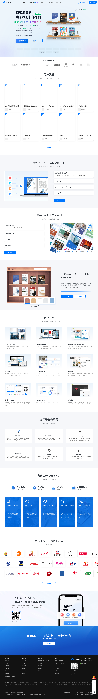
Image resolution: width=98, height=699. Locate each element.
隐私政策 (40, 663)
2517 (46, 138)
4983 (82, 138)
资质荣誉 (24, 663)
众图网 (40, 684)
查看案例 (79, 296)
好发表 (33, 684)
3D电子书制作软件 (49, 682)
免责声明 (40, 668)
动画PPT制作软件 (77, 682)
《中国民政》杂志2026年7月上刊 (33, 106)
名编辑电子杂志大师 (59, 663)
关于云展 (24, 660)
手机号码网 (61, 684)
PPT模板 (36, 684)
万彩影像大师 (64, 682)
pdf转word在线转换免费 (18, 684)
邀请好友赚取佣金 (59, 660)
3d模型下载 (82, 684)
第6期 (61, 135)
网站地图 (57, 673)
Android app (58, 665)
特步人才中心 (47, 109)
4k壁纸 (78, 684)
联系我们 (24, 673)
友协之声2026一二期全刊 (67, 106)
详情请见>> (49, 441)
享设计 (11, 684)
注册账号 (7, 673)
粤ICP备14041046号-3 (88, 692)
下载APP (57, 671)
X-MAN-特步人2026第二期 (49, 106)
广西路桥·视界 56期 (47, 135)
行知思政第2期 (82, 106)
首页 (15, 2)
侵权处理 (40, 665)
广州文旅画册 (27, 135)
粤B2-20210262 (79, 692)
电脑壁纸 (29, 684)
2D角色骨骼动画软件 (14, 682)
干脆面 (64, 109)
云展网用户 (10, 109)
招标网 (87, 684)
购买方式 (24, 671)
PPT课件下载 (73, 684)
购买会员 (58, 2)
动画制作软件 (70, 682)
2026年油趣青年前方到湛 (12, 106)
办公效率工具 (28, 682)
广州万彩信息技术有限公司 (14, 692)
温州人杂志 (65, 138)
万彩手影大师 (34, 682)
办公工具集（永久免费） (10, 676)
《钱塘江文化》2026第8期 (85, 135)
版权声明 (40, 671)
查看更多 (49, 147)
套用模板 (10, 252)
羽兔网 (25, 684)
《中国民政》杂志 (29, 109)
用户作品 (7, 663)
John (9, 138)
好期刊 (44, 684)
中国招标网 (52, 684)
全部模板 (7, 665)
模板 (24, 2)
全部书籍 (7, 668)
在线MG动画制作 (41, 682)
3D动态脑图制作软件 (85, 682)
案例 (20, 2)
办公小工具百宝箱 (57, 682)
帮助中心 (51, 2)
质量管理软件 (67, 684)
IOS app (57, 668)
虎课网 (57, 684)
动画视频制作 (21, 682)
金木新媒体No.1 (29, 138)
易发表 (48, 684)
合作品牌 (24, 665)
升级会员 (24, 668)
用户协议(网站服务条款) (43, 660)
